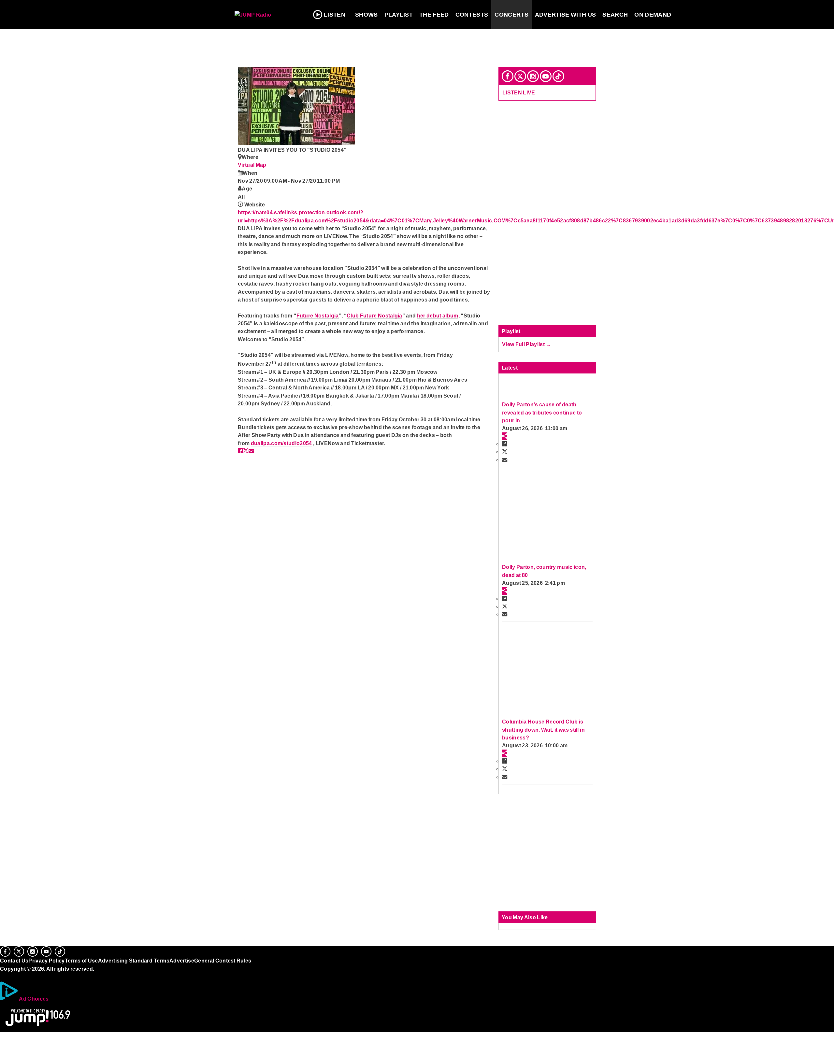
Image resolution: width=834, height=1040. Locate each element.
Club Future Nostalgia (374, 315)
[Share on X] (245, 450)
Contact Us (14, 960)
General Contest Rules (223, 960)
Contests (471, 14)
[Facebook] (507, 76)
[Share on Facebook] (240, 450)
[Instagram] (533, 76)
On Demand (652, 14)
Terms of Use (81, 960)
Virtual (247, 165)
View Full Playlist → (526, 344)
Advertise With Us (565, 14)
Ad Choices (33, 999)
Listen (334, 14)
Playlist (398, 14)
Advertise (181, 960)
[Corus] (3, 976)
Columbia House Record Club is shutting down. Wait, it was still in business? (543, 729)
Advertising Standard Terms (133, 960)
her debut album (437, 315)
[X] (520, 76)
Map (261, 165)
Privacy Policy (46, 960)
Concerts (511, 14)
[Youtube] (546, 76)
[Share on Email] (251, 450)
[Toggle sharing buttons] (504, 436)
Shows (366, 14)
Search (615, 14)
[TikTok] (558, 76)
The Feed (434, 14)
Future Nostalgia (317, 315)
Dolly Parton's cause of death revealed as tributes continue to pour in (542, 412)
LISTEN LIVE (518, 92)
